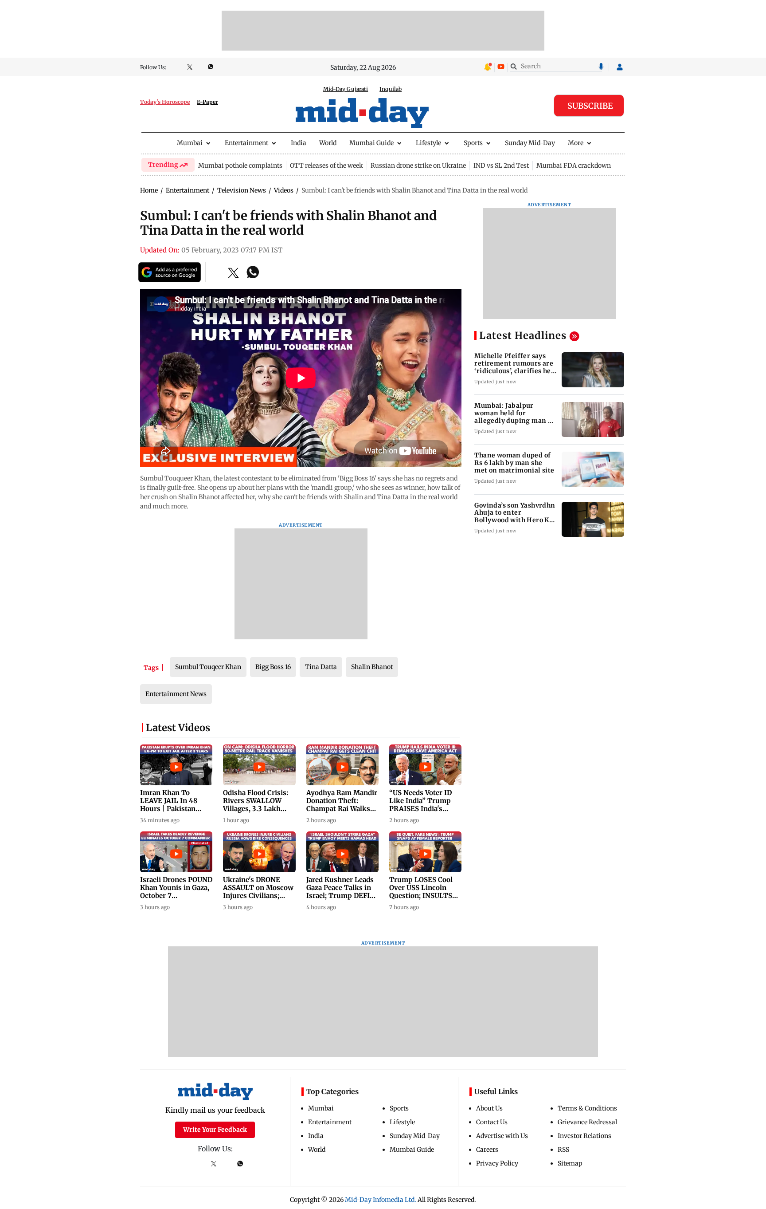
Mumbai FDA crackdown (573, 165)
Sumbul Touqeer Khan (208, 667)
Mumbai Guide (371, 143)
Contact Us (492, 1122)
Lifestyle (428, 143)
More (575, 143)
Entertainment (246, 143)
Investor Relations (584, 1136)
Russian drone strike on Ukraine (418, 165)
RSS (563, 1150)
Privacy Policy (497, 1163)
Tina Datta (321, 667)
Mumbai (190, 143)
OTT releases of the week (326, 165)
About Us (489, 1108)
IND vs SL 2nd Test (501, 165)
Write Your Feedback (215, 1130)
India (298, 143)
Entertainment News (176, 694)
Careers (487, 1150)
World (327, 143)
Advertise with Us (502, 1136)
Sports (473, 143)
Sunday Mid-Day (530, 143)
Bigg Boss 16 (273, 667)
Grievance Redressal (587, 1122)
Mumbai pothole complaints (240, 165)
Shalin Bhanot (372, 667)
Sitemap (570, 1163)
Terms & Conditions (587, 1108)
